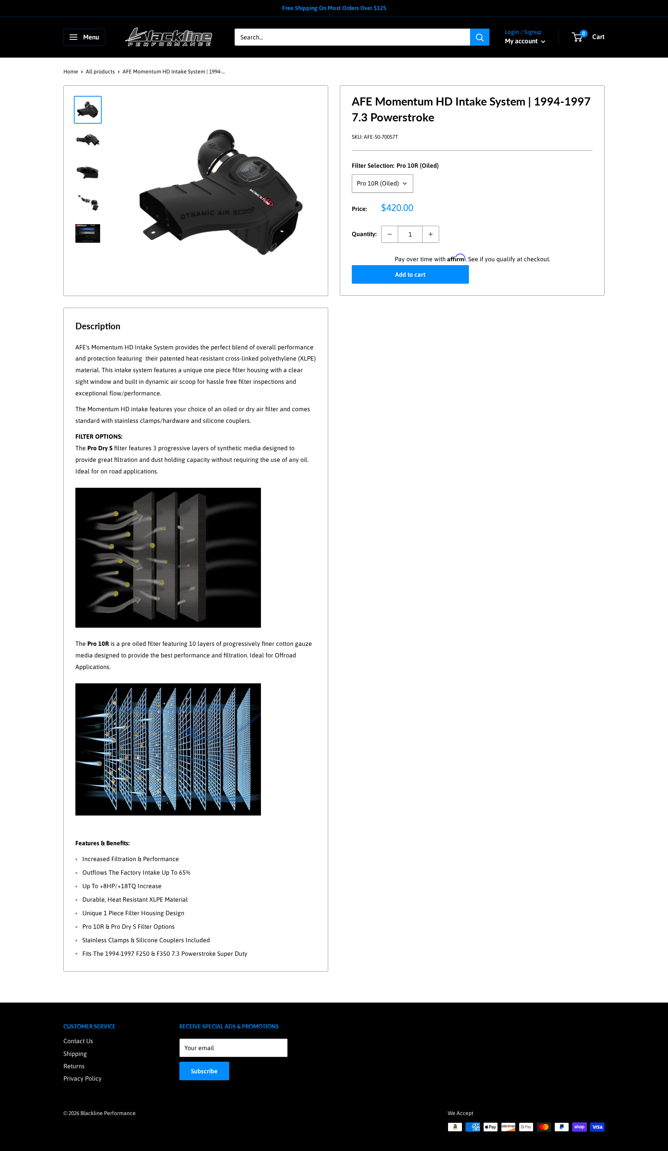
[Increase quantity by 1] (431, 234)
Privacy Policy (82, 1078)
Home (70, 71)
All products (100, 71)
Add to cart (410, 274)
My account (522, 41)
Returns (74, 1065)
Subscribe (204, 1071)
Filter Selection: (395, 165)
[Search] (479, 37)
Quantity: (364, 233)
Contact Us (78, 1040)
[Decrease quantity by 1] (390, 234)
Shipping (75, 1053)
